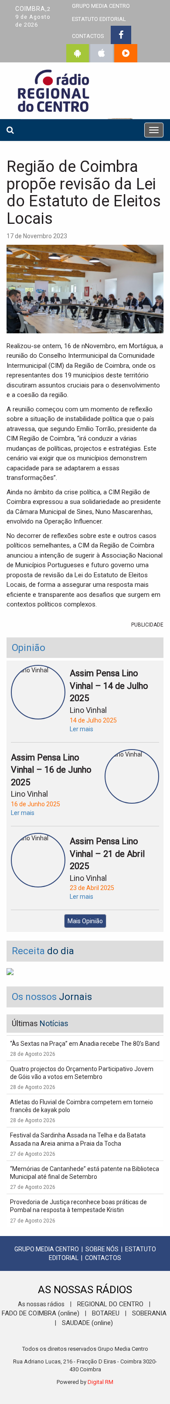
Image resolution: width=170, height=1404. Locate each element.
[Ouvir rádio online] (125, 53)
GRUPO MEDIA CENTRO (46, 1249)
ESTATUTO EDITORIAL (99, 19)
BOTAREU (105, 1313)
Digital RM (100, 1382)
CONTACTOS (88, 36)
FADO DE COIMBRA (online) (40, 1313)
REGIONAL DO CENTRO (110, 1304)
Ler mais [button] (81, 729)
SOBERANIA (149, 1313)
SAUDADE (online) (87, 1323)
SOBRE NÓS (102, 1249)
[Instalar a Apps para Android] (77, 53)
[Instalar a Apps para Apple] (101, 53)
